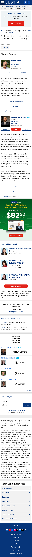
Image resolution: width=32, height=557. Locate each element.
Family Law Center (16, 312)
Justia (2, 6)
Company (16, 540)
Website (5, 129)
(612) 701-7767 (14, 65)
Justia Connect (16, 534)
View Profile (14, 67)
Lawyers (3, 327)
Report (16, 106)
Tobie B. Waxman (8, 358)
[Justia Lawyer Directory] (25, 530)
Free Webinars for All (9, 244)
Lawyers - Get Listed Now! (16, 410)
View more (27, 390)
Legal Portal (16, 537)
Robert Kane (16, 61)
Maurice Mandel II (8, 379)
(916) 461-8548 (14, 121)
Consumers (4, 322)
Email (24, 72)
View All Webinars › (16, 286)
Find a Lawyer (6, 397)
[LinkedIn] (7, 530)
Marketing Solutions (10, 519)
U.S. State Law (7, 510)
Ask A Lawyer (9, 6)
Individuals (6, 493)
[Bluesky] (20, 530)
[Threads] (17, 530)
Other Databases (8, 514)
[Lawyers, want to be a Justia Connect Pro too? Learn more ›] (28, 117)
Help (16, 544)
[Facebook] (12, 530)
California (17, 6)
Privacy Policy (16, 550)
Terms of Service (16, 547)
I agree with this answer (16, 102)
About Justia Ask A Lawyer (11, 319)
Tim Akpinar (5, 111)
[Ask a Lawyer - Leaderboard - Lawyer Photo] (3, 352)
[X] (22, 530)
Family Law (25, 6)
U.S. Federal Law (8, 506)
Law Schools (6, 501)
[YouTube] (10, 530)
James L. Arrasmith (18, 117)
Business (5, 497)
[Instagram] (15, 530)
